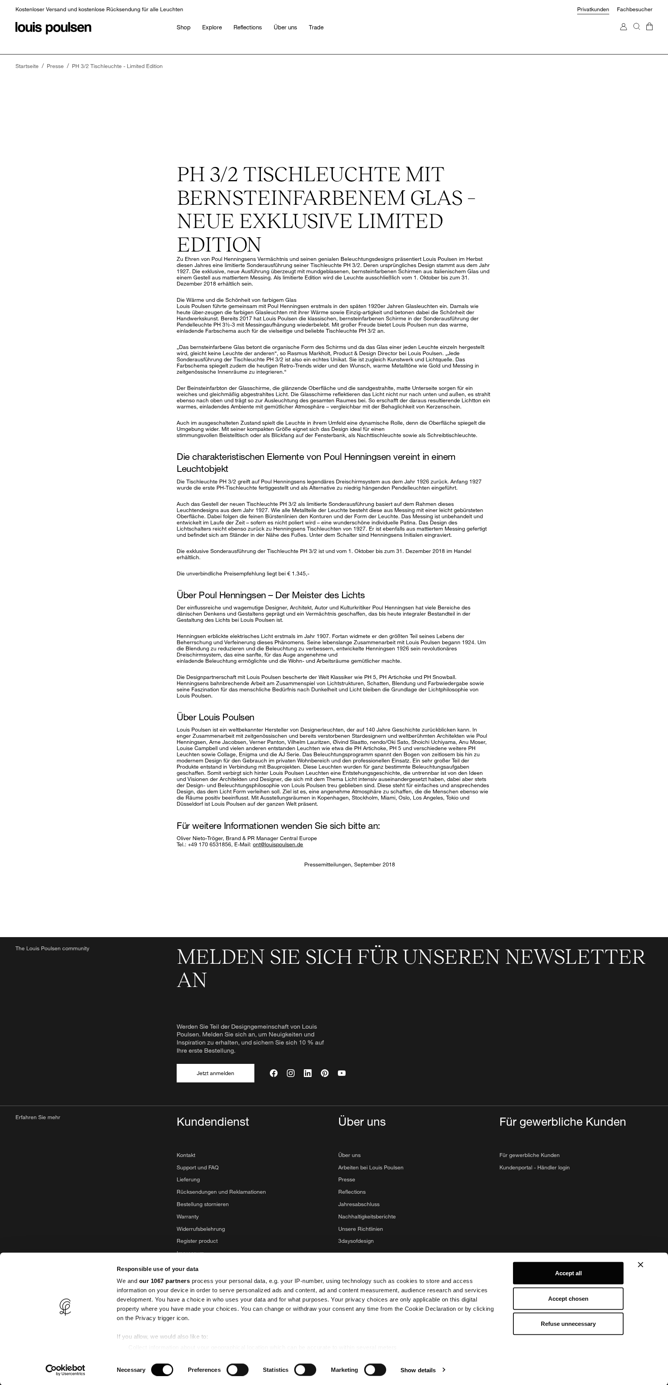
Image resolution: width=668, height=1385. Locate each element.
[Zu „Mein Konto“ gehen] (623, 34)
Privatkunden (593, 9)
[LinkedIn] (308, 1073)
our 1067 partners (164, 1281)
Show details (418, 1369)
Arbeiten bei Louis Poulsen (371, 1167)
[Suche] (636, 34)
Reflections (352, 1191)
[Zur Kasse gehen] (649, 34)
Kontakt (186, 1155)
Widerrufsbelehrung (201, 1228)
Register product (197, 1240)
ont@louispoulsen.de (278, 844)
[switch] (238, 1369)
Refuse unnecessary (568, 1323)
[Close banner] (640, 1265)
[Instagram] (291, 1073)
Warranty (188, 1216)
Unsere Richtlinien (360, 1228)
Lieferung (188, 1179)
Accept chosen (568, 1298)
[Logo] (53, 28)
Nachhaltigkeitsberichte (367, 1216)
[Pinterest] (325, 1073)
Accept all (568, 1273)
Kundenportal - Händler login (534, 1167)
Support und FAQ (198, 1167)
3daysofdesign (356, 1240)
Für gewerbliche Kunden (529, 1155)
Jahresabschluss (359, 1204)
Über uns (349, 1155)
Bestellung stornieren (203, 1204)
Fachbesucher (635, 9)
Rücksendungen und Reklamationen (221, 1191)
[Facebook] (274, 1073)
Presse (346, 1179)
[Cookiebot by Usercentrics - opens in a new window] (65, 1370)
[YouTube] (342, 1073)
